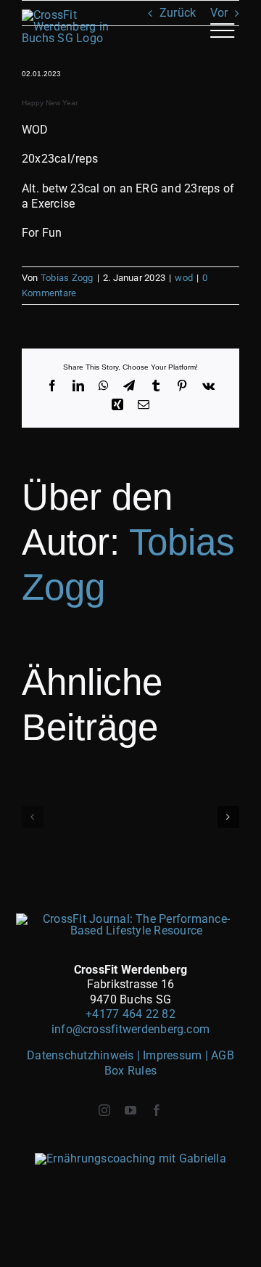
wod (184, 277)
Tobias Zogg (67, 277)
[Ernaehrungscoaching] (130, 1158)
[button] (33, 817)
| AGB (219, 1055)
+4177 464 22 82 (130, 1014)
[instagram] (104, 1110)
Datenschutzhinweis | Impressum (115, 1055)
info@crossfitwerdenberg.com (130, 1029)
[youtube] (130, 1110)
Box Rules (130, 1070)
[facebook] (156, 1110)
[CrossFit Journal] (131, 919)
